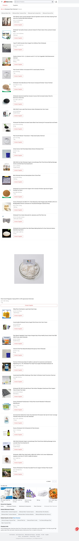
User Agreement (25, 536)
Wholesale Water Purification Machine (26, 514)
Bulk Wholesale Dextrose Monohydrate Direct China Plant (27, 175)
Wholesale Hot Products (30, 534)
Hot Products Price (20, 534)
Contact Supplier (18, 25)
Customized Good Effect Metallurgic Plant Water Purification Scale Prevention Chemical (34, 375)
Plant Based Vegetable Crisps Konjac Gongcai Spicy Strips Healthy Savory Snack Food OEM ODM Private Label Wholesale (35, 336)
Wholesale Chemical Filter (48, 13)
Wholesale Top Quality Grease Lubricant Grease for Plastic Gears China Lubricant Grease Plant (34, 30)
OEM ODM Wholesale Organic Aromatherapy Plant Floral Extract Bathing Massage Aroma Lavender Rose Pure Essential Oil (34, 442)
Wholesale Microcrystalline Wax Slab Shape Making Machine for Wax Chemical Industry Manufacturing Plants (34, 229)
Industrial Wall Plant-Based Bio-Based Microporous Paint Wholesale (29, 348)
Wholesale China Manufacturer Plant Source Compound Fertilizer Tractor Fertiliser (33, 82)
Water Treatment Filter (6, 523)
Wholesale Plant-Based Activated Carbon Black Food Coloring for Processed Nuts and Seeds (35, 122)
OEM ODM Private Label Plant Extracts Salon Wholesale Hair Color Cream (30, 109)
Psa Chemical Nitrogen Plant (45, 520)
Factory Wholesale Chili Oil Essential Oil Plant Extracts (26, 428)
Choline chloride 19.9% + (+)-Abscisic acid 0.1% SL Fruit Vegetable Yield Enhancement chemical (33, 57)
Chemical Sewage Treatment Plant (8, 520)
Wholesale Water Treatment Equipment (9, 511)
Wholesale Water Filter (6, 13)
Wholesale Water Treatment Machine (8, 514)
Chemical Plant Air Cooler (32, 520)
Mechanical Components (25, 506)
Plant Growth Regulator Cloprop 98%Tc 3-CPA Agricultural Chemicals (17, 299)
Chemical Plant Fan (21, 520)
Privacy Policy (32, 536)
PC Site (42, 534)
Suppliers (15, 5)
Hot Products (12, 534)
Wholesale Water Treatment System (26, 511)
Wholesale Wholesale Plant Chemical (43, 514)
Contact (38, 536)
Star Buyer (38, 534)
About (19, 536)
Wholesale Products (11, 506)
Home (2, 506)
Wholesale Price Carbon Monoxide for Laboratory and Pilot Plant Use (29, 215)
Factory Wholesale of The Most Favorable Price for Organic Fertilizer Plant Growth (32, 467)
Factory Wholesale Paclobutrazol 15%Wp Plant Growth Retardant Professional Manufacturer (32, 402)
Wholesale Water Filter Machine (42, 511)
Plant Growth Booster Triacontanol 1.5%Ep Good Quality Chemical (29, 135)
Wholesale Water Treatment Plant (19, 13)
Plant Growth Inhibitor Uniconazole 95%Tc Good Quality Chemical (28, 69)
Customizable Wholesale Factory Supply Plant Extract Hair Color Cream (30, 322)
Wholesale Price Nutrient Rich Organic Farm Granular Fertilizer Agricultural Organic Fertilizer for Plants (33, 189)
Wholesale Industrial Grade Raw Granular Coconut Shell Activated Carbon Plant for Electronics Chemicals (33, 96)
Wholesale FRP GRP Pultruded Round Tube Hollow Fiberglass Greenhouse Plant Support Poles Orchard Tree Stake (34, 389)
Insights (47, 534)
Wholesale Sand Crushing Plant (34, 13)
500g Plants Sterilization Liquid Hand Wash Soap (24, 309)
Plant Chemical (37, 506)
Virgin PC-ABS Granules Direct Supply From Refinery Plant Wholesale (29, 43)
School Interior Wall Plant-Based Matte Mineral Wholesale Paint (28, 149)
